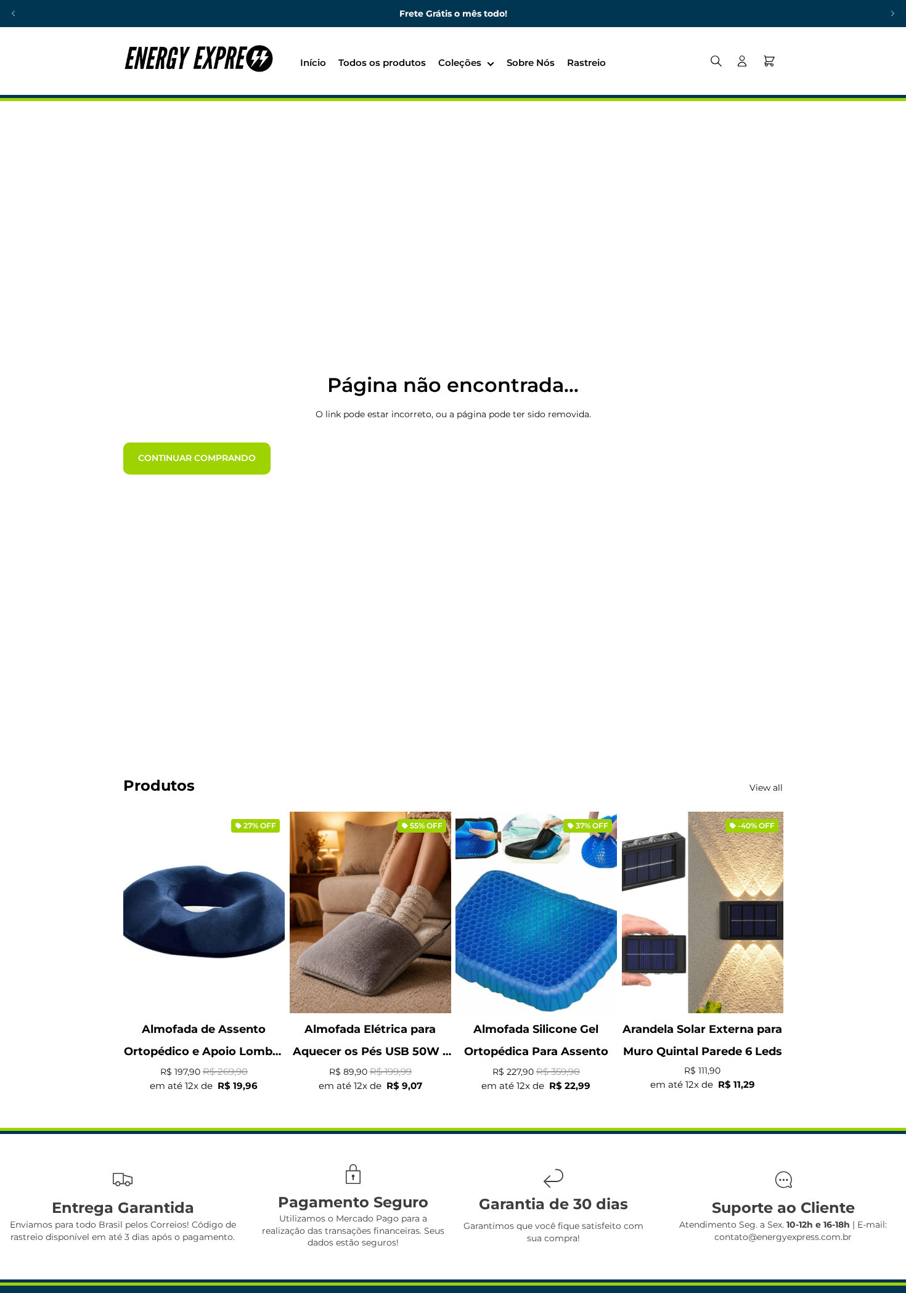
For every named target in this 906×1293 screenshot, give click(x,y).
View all (766, 787)
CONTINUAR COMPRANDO (197, 457)
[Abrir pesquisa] (716, 61)
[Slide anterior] (13, 13)
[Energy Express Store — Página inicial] (198, 61)
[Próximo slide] (892, 13)
